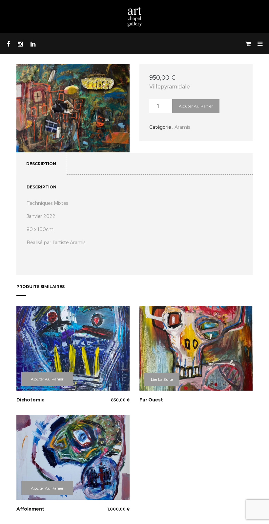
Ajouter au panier (196, 106)
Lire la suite (162, 379)
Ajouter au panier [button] (47, 379)
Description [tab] (41, 163)
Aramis (182, 127)
